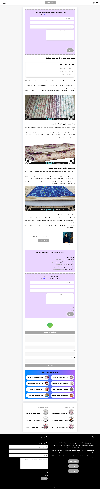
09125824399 (57, 259)
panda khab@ (59, 264)
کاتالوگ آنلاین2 (73, 471)
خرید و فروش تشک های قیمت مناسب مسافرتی (64, 71)
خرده (71, 46)
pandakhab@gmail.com (58, 269)
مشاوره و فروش (50, 2)
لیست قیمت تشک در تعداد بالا (68, 74)
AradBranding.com (52, 487)
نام (74, 344)
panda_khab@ (57, 267)
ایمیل (73, 350)
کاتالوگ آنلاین (73, 466)
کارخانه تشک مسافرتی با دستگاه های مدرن (65, 68)
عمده (71, 43)
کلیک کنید (54, 262)
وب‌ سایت (73, 357)
